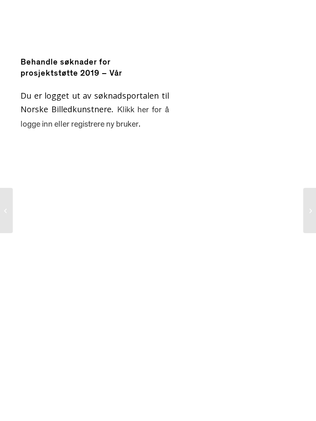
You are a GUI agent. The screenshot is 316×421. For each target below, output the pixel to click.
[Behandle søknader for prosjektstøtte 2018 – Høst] (6, 210)
